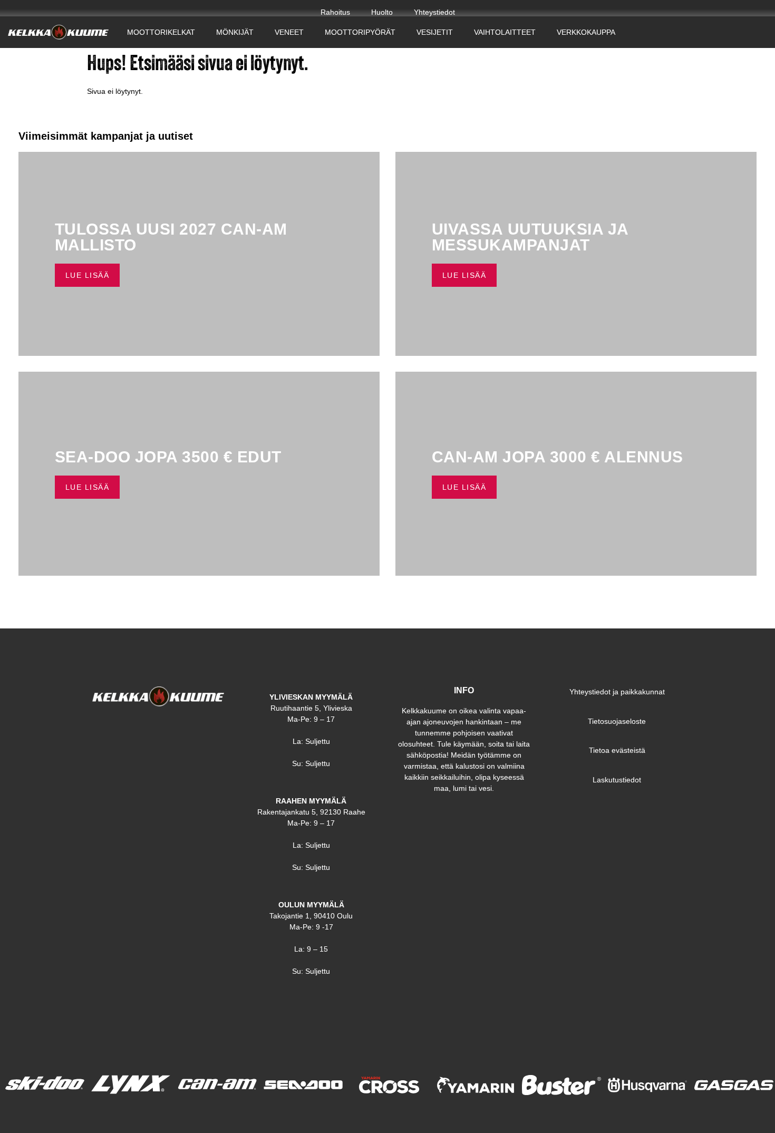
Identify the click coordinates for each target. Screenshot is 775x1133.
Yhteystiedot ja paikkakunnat (617, 691)
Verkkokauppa (586, 32)
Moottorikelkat (161, 32)
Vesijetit (434, 32)
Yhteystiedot (434, 12)
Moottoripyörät (360, 32)
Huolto (382, 12)
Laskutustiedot (617, 780)
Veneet (289, 32)
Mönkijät (235, 32)
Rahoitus (335, 12)
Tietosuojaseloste (617, 721)
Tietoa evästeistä (617, 750)
